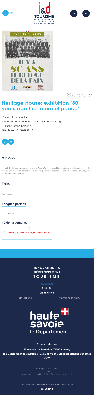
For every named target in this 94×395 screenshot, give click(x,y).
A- (74, 94)
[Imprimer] (90, 94)
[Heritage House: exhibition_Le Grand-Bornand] (47, 61)
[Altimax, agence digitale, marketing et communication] (47, 389)
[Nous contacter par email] (11, 142)
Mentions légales (70, 297)
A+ (69, 94)
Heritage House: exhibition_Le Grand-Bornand (29, 233)
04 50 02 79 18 (25, 130)
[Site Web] (5, 142)
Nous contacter (47, 284)
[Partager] (84, 94)
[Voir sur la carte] (79, 94)
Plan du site (24, 297)
